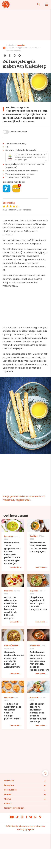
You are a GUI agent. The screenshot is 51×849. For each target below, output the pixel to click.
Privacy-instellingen (14, 808)
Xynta (31, 829)
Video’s (8, 803)
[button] (42, 781)
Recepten (21, 45)
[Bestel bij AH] (6, 188)
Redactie (10, 45)
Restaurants (10, 789)
